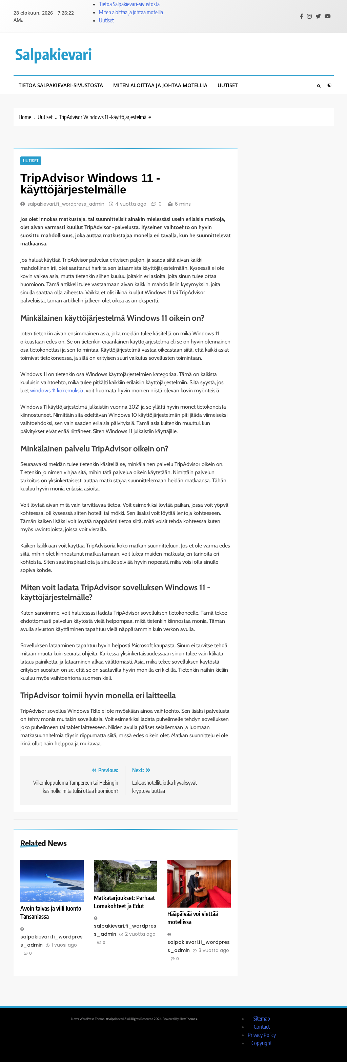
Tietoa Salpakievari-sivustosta (129, 4)
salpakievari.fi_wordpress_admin (65, 204)
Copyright (261, 1043)
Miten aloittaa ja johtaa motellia (131, 12)
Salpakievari (53, 53)
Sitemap (261, 1018)
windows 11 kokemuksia (56, 390)
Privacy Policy (262, 1034)
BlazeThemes (188, 1019)
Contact (262, 1026)
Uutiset (106, 20)
